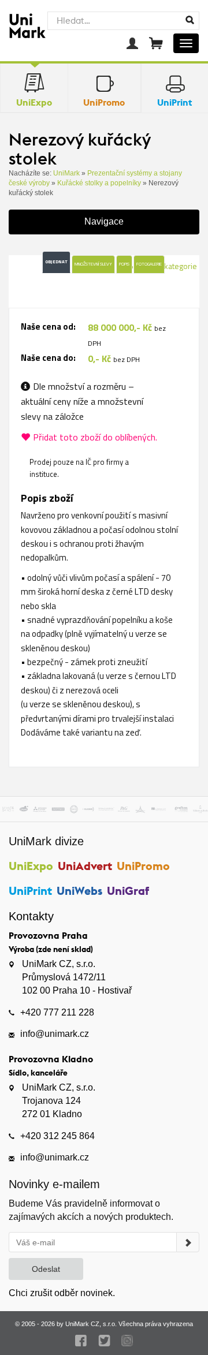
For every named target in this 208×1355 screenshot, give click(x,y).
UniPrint (30, 890)
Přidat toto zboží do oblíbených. (95, 437)
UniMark (66, 173)
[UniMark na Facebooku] (81, 1340)
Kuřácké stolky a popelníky (99, 183)
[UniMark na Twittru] (104, 1340)
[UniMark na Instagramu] (127, 1340)
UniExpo (31, 865)
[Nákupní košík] (156, 43)
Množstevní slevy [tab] (93, 263)
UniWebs (79, 890)
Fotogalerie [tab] (149, 263)
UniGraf (128, 890)
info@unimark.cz (54, 1034)
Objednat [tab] (56, 261)
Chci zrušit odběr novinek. (62, 1293)
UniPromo (143, 865)
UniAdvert (85, 865)
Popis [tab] (124, 263)
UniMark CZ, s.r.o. (91, 1323)
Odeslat (46, 1269)
